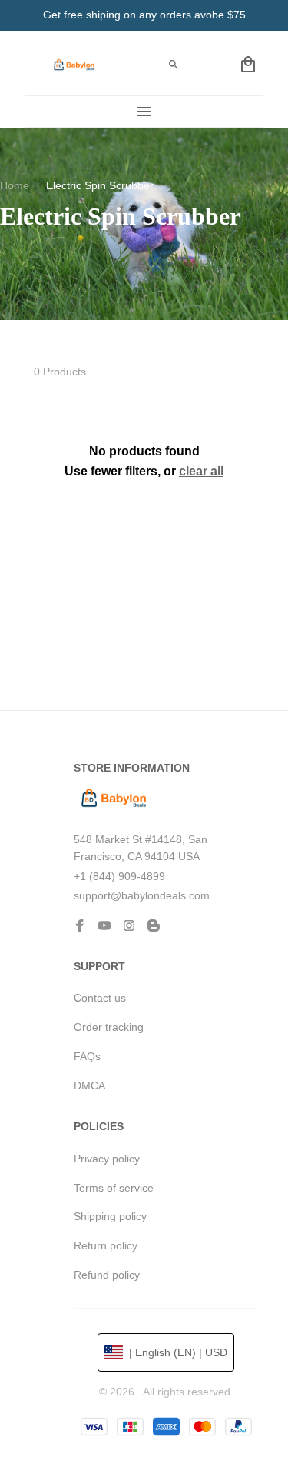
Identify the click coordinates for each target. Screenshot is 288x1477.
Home (14, 185)
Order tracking (109, 1027)
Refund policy (107, 1275)
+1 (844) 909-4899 (119, 876)
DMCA (89, 1085)
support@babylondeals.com (142, 895)
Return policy (105, 1245)
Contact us (100, 998)
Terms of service (114, 1188)
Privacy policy (107, 1158)
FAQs (87, 1056)
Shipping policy (110, 1216)
